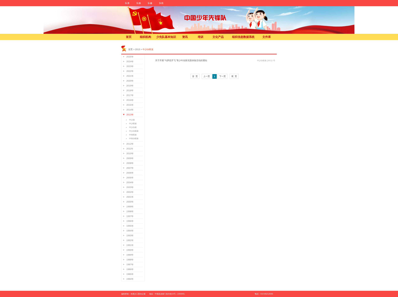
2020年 (130, 81)
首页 (129, 36)
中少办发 (133, 127)
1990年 (130, 250)
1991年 (130, 245)
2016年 (130, 100)
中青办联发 (134, 138)
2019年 (130, 85)
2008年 (130, 163)
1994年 (130, 230)
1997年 (130, 216)
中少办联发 (134, 131)
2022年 (130, 71)
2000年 (130, 201)
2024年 (130, 61)
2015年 (130, 105)
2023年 (130, 66)
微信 (284, 275)
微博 (284, 269)
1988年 (130, 259)
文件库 (266, 36)
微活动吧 (284, 282)
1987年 (130, 264)
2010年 (130, 153)
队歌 (161, 3)
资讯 (185, 36)
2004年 (130, 182)
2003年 (130, 187)
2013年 (130, 114)
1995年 (130, 226)
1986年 (130, 269)
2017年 (130, 95)
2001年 (130, 197)
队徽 (150, 3)
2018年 (130, 90)
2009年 (130, 158)
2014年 (130, 109)
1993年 (130, 235)
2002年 (130, 192)
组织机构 (145, 36)
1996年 (130, 221)
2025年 (130, 56)
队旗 (139, 3)
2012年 (130, 144)
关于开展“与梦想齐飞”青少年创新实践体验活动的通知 (181, 60)
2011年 (129, 148)
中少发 (132, 120)
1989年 (130, 255)
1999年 (130, 206)
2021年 (130, 76)
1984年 (130, 279)
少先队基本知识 (166, 36)
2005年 (130, 177)
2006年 (130, 173)
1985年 (130, 274)
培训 (200, 36)
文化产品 (218, 36)
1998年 (130, 211)
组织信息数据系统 (243, 36)
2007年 (130, 168)
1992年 (130, 240)
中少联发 (133, 124)
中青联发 (133, 135)
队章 (127, 3)
